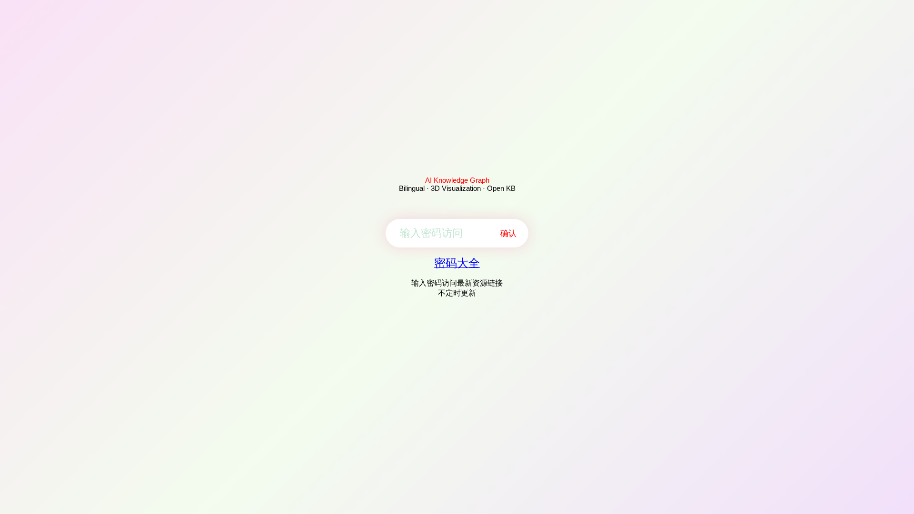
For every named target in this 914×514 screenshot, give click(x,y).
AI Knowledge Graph (457, 180)
